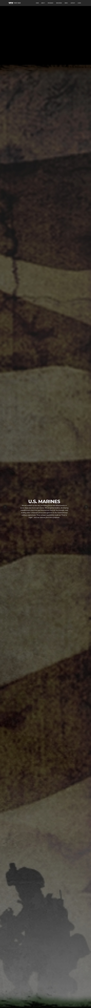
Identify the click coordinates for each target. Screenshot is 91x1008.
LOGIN (79, 2)
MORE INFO (44, 520)
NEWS (66, 2)
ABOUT (43, 2)
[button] (5, 507)
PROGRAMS (50, 2)
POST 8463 (17, 3)
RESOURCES (58, 2)
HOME (37, 2)
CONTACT (73, 2)
